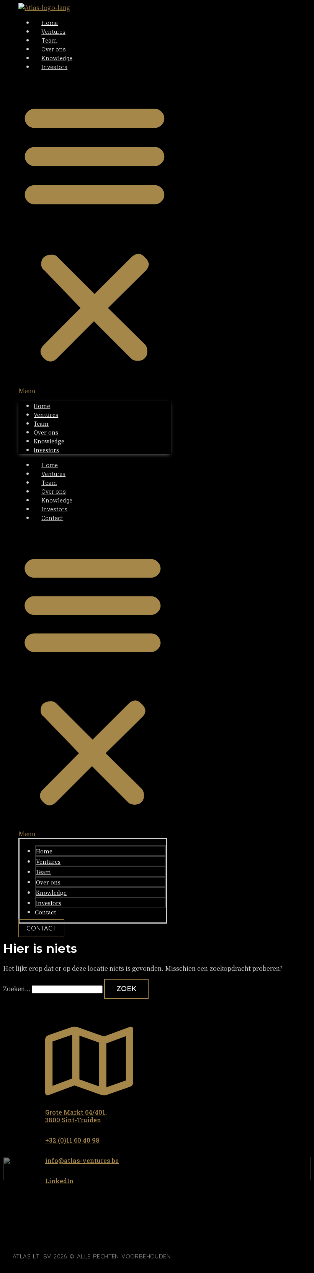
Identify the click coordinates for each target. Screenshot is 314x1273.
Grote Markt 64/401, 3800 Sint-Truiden (76, 1116)
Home (49, 22)
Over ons (53, 49)
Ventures (53, 31)
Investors (54, 67)
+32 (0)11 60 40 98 (72, 1140)
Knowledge (56, 58)
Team (49, 40)
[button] (94, 236)
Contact (52, 518)
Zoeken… (16, 988)
